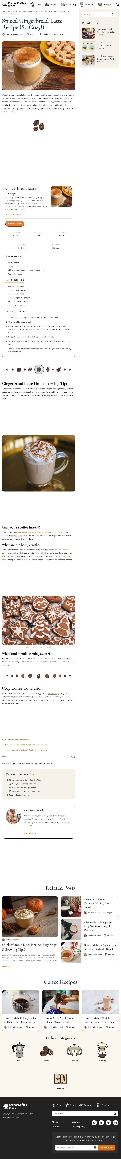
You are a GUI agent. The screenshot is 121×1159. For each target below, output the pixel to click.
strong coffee (17, 535)
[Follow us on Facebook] (94, 1122)
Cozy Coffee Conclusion (19, 795)
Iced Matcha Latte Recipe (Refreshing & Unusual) (25, 750)
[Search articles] (113, 14)
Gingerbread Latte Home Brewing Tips (25, 780)
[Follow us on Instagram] (115, 1122)
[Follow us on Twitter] (101, 1122)
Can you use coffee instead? (24, 784)
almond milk (12, 662)
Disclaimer (77, 1122)
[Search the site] (114, 1113)
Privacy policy (78, 1126)
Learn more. (15, 14)
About (55, 1122)
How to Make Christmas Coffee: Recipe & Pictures (25, 745)
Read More (30, 833)
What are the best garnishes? (24, 788)
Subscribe (106, 1148)
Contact (56, 1126)
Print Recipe (15, 224)
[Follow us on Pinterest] (108, 1122)
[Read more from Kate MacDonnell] (3, 34)
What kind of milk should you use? (26, 791)
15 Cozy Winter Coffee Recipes (17, 739)
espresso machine (28, 532)
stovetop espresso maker (49, 532)
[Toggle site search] (117, 4)
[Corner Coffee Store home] (15, 1106)
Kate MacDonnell (15, 34)
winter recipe (53, 693)
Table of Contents (20, 774)
